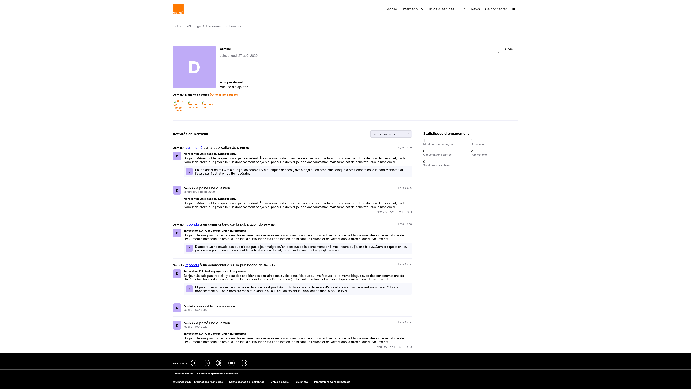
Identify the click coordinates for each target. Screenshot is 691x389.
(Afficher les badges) (224, 94)
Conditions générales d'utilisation (217, 373)
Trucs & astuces (441, 9)
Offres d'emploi (280, 381)
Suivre (508, 49)
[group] (382, 212)
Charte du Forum (183, 373)
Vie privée (302, 381)
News (475, 9)
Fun (463, 9)
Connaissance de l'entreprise (246, 381)
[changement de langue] (514, 9)
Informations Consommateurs (332, 381)
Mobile (391, 9)
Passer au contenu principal (19, 2)
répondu (192, 224)
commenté (193, 147)
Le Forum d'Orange (187, 26)
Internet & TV (412, 9)
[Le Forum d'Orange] (178, 9)
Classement (214, 26)
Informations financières (208, 381)
